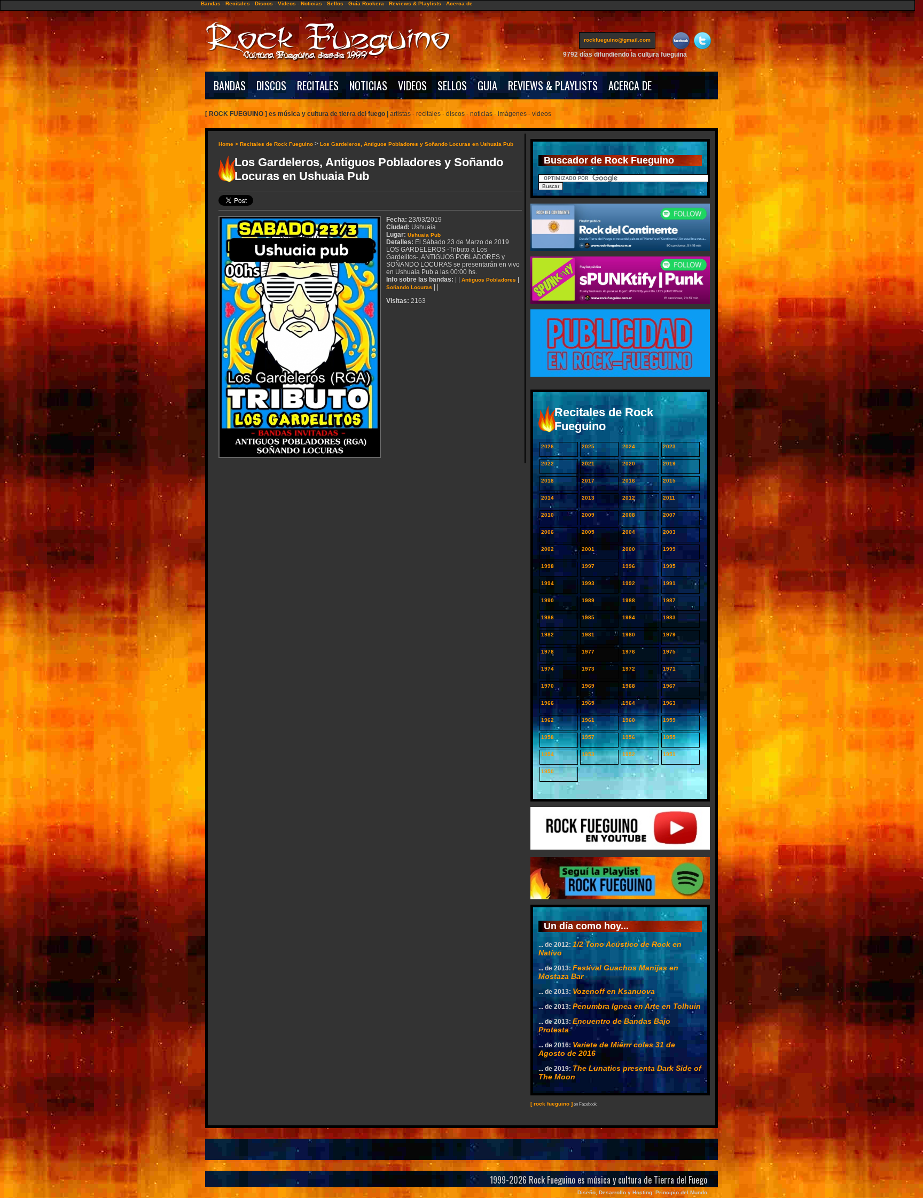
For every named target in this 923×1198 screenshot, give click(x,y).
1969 (588, 686)
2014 (547, 498)
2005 (588, 532)
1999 (669, 549)
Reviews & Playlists (415, 3)
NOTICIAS (368, 85)
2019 (669, 463)
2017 (588, 481)
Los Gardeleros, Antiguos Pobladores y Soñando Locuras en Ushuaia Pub (416, 144)
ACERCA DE (630, 85)
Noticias (311, 3)
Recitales (237, 3)
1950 (547, 771)
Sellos (335, 3)
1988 (628, 600)
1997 (588, 566)
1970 (547, 686)
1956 (628, 737)
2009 (588, 515)
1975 (669, 652)
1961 (588, 720)
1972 (628, 669)
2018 (547, 481)
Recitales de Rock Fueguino (276, 144)
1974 (547, 669)
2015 (669, 481)
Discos (264, 3)
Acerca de (459, 3)
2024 (628, 446)
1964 (628, 703)
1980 (628, 634)
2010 (547, 515)
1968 (628, 686)
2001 (588, 549)
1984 (628, 617)
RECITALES (318, 85)
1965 (588, 703)
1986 (547, 617)
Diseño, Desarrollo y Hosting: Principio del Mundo (642, 1192)
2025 (588, 446)
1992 (628, 583)
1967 (669, 686)
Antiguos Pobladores (489, 280)
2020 (628, 463)
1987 (669, 600)
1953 (588, 754)
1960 (628, 720)
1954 (547, 754)
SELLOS (452, 85)
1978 (547, 652)
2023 (669, 446)
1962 (547, 720)
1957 (588, 737)
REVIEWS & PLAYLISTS (553, 85)
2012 (628, 498)
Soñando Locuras (409, 287)
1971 (669, 669)
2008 (628, 515)
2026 (547, 446)
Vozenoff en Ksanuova (614, 991)
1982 (547, 634)
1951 (669, 754)
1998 (547, 566)
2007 (669, 515)
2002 (547, 549)
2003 (669, 532)
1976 (628, 652)
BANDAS (230, 85)
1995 (669, 566)
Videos (287, 3)
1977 (588, 652)
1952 (628, 754)
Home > (229, 144)
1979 (669, 634)
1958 (547, 737)
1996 (628, 566)
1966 (547, 703)
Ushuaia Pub (424, 235)
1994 (547, 583)
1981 (588, 634)
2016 (628, 481)
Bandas (211, 3)
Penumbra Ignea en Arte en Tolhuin (637, 1006)
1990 (547, 600)
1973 (588, 669)
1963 (669, 703)
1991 (669, 583)
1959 (669, 720)
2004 (628, 532)
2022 (547, 463)
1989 (588, 600)
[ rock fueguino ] (551, 1104)
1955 (669, 737)
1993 (588, 583)
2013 (588, 498)
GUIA (487, 85)
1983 (669, 617)
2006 (547, 532)
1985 (588, 617)
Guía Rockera (366, 3)
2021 (588, 463)
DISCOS (271, 85)
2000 (628, 549)
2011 (669, 498)
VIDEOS (412, 85)
